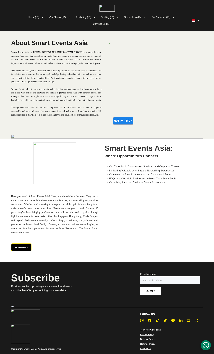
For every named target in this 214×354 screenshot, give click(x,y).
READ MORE (21, 247)
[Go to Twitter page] (165, 320)
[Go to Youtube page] (173, 320)
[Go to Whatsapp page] (196, 320)
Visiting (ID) (107, 17)
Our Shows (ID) (57, 17)
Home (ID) (33, 17)
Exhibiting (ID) (83, 17)
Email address (148, 274)
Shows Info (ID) (132, 17)
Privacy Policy (147, 334)
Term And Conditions (150, 329)
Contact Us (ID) (101, 23)
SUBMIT (150, 291)
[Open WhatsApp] (206, 345)
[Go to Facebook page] (149, 320)
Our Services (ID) (161, 17)
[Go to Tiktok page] (157, 320)
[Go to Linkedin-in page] (181, 320)
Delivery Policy (147, 339)
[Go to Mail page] (188, 320)
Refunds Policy (147, 344)
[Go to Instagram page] (142, 320)
